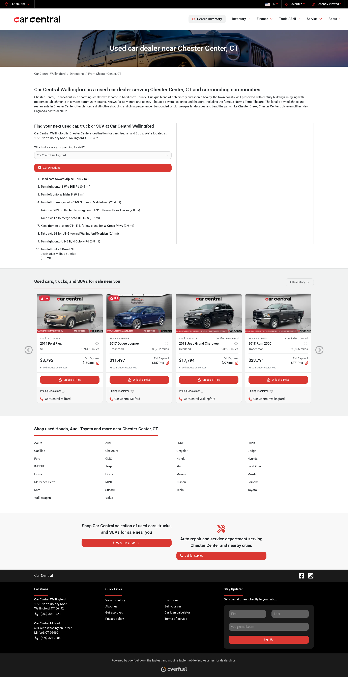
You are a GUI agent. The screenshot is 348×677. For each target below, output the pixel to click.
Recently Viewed (328, 4)
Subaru (110, 490)
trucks (124, 133)
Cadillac (39, 451)
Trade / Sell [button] (287, 19)
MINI (108, 482)
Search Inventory (209, 19)
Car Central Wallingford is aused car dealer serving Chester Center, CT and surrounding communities (147, 90)
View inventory (115, 600)
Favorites (296, 4)
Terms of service (176, 619)
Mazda (252, 474)
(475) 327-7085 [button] (50, 638)
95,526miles (299, 349)
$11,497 (117, 360)
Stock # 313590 (257, 338)
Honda (180, 459)
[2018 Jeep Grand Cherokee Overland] (209, 313)
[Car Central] (36, 19)
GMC (108, 459)
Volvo (109, 498)
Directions (171, 600)
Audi (108, 443)
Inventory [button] (239, 19)
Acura (38, 443)
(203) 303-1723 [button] (50, 614)
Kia (178, 466)
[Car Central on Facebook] (299, 575)
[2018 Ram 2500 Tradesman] (278, 313)
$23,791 (256, 360)
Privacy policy (114, 619)
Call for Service (194, 555)
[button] (19, 4)
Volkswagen (42, 498)
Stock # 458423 (188, 338)
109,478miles (90, 349)
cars (116, 133)
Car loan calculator (177, 612)
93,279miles (230, 349)
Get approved (114, 612)
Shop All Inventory (124, 542)
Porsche (253, 482)
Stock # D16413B (50, 338)
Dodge (252, 451)
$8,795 (46, 360)
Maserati (182, 474)
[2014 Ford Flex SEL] (70, 313)
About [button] (332, 19)
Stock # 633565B (119, 338)
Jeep (108, 466)
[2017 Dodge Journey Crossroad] (139, 313)
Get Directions (51, 167)
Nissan (181, 482)
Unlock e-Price (72, 379)
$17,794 (187, 360)
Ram (37, 490)
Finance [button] (262, 19)
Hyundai (253, 459)
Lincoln (110, 474)
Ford (37, 459)
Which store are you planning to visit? (59, 147)
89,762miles (160, 349)
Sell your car (173, 606)
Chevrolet (111, 451)
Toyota (252, 490)
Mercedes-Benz (44, 482)
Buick (251, 443)
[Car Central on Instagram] (309, 575)
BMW (179, 443)
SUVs (139, 133)
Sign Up (268, 639)
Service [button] (312, 19)
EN (273, 4)
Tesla (180, 490)
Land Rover (255, 466)
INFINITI (39, 466)
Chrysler (181, 451)
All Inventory (297, 282)
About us (111, 606)
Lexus (38, 474)
